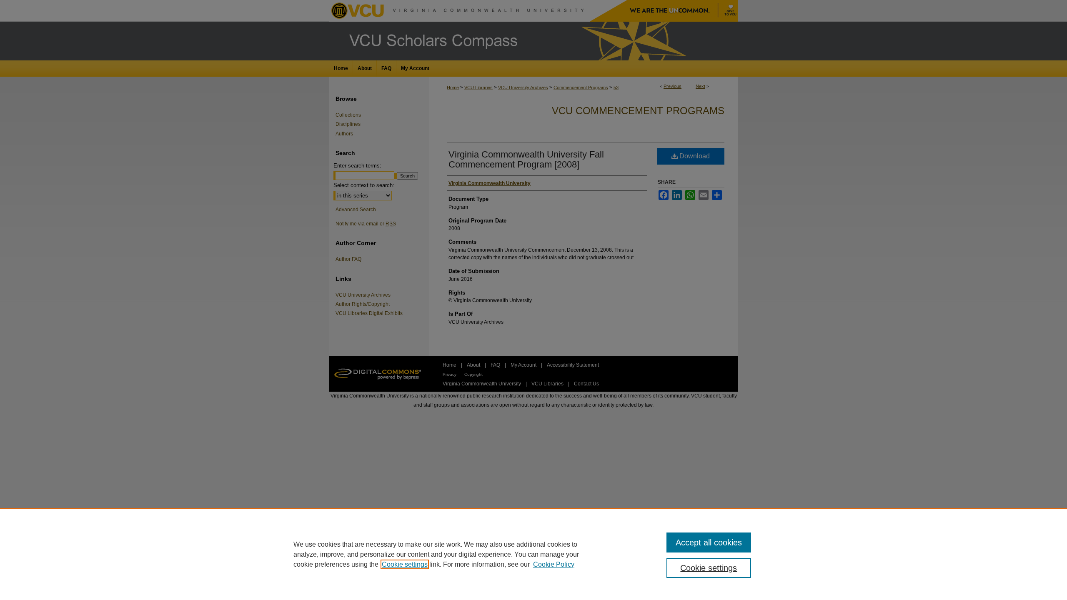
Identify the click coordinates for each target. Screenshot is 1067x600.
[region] (533, 554)
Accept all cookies (709, 542)
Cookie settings (405, 564)
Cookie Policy (553, 564)
